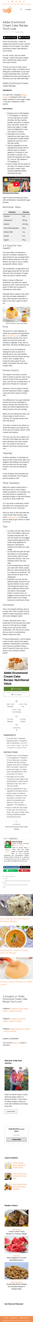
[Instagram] (23, 1)
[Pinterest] (12, 1)
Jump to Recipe (11, 37)
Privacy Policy (14, 1317)
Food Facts (16, 1255)
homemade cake (13, 336)
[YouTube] (20, 1)
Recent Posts (13, 838)
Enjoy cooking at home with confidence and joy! (17, 4)
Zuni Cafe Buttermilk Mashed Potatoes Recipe (15, 920)
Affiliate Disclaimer (24, 1317)
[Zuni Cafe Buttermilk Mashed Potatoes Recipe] (16, 915)
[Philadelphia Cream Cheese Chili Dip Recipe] (16, 946)
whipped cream (13, 517)
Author (5, 838)
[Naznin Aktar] (7, 847)
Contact (6, 1317)
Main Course (16, 1229)
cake (6, 878)
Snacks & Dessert (10, 876)
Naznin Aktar (17, 842)
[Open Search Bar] (21, 9)
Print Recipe (25, 37)
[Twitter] (16, 1)
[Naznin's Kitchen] (7, 9)
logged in (15, 1043)
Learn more (11, 1111)
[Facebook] (8, 1)
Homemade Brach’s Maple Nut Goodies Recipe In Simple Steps (17, 1286)
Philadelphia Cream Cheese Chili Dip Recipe (14, 951)
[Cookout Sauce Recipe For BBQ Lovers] (16, 978)
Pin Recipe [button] (17, 694)
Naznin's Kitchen (19, 845)
